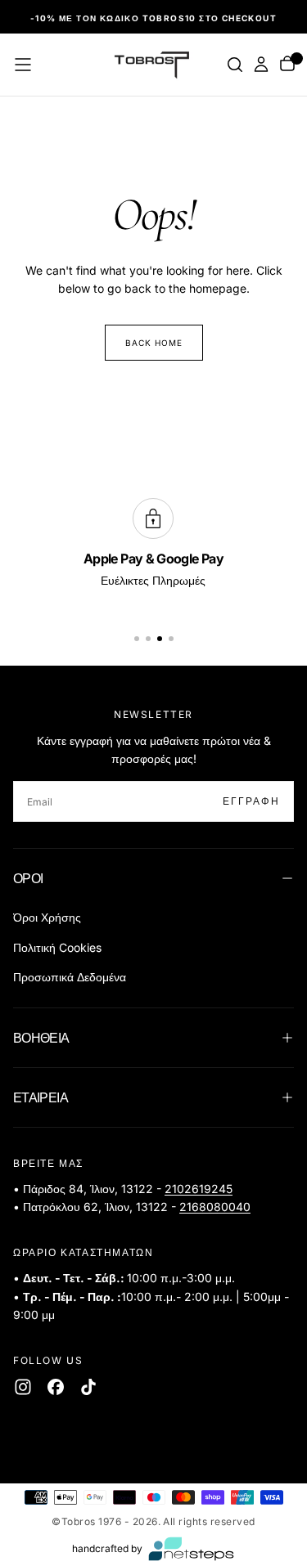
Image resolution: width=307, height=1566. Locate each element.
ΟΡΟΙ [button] (28, 878)
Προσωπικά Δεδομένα (69, 977)
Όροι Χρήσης (47, 917)
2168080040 (215, 1207)
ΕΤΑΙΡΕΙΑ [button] (40, 1097)
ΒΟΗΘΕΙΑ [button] (41, 1038)
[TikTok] (88, 1387)
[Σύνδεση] (261, 65)
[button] (23, 64)
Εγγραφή (251, 801)
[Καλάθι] (287, 65)
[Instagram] (23, 1387)
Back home (154, 343)
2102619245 (199, 1189)
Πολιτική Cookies (57, 947)
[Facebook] (55, 1387)
